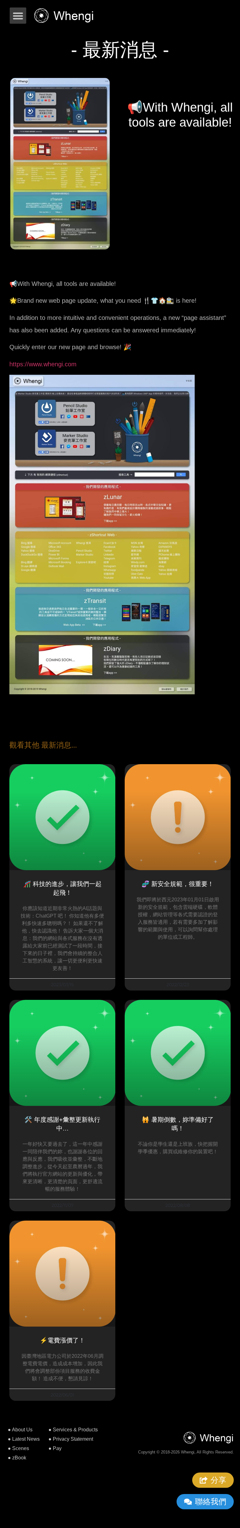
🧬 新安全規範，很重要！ (178, 883)
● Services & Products (73, 1429)
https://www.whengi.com (43, 364)
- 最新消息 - (120, 49)
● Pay (55, 1448)
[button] (18, 15)
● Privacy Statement (70, 1439)
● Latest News (24, 1439)
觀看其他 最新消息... (43, 745)
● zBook (17, 1457)
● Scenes (18, 1448)
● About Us (20, 1429)
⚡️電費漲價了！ (62, 1340)
